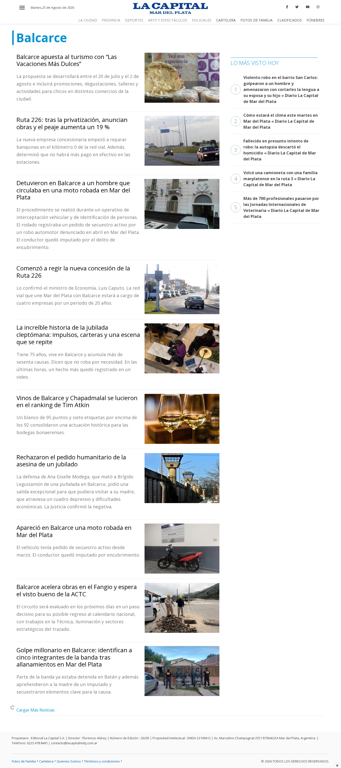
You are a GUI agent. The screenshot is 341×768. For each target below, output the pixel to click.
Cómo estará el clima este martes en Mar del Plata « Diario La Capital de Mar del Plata (276, 121)
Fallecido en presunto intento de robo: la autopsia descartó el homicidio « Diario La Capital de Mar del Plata (275, 150)
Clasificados (289, 20)
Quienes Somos (69, 761)
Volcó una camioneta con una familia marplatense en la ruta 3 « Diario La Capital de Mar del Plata (276, 178)
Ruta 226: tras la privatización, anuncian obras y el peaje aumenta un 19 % (72, 123)
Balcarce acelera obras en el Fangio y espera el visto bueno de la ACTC (76, 590)
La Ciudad (87, 20)
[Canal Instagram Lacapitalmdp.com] (318, 6)
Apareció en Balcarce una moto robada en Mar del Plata (74, 531)
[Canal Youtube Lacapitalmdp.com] (308, 6)
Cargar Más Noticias (35, 710)
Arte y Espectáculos (167, 20)
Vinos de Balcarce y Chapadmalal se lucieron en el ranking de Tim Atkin (77, 401)
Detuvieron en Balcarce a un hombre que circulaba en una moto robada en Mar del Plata (73, 190)
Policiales (201, 20)
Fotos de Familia (256, 20)
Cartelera (226, 20)
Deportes (134, 20)
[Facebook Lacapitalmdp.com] (287, 6)
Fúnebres (316, 20)
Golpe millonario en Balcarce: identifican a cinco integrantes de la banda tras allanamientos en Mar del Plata (74, 657)
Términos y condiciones (102, 761)
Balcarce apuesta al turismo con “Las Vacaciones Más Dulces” (66, 60)
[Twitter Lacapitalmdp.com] (297, 6)
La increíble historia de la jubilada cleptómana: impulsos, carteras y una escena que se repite (78, 334)
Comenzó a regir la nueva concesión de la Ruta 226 (73, 271)
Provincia (111, 20)
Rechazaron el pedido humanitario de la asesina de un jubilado (71, 460)
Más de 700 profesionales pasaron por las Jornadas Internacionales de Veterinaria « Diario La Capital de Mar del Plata (276, 207)
